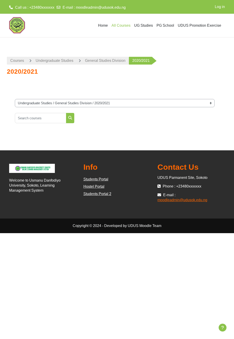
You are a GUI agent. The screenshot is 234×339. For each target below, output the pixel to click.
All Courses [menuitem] (121, 25)
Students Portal (95, 179)
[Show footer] (222, 327)
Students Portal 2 (97, 194)
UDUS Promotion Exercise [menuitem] (199, 25)
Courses (17, 61)
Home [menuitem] (103, 25)
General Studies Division (105, 61)
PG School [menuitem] (165, 25)
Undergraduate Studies (54, 61)
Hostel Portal (93, 186)
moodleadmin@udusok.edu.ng (101, 7)
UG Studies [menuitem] (143, 25)
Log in (220, 7)
